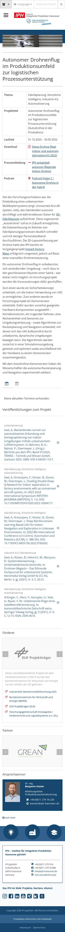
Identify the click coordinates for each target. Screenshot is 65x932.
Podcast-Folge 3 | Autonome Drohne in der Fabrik (45, 183)
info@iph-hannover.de (46, 871)
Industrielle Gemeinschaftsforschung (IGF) (32, 691)
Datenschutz (39, 927)
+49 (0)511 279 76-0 (44, 864)
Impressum (25, 927)
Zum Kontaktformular (45, 874)
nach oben (9, 817)
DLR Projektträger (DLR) (22, 706)
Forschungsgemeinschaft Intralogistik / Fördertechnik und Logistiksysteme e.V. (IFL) (33, 713)
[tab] (7, 384)
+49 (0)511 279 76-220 (42, 799)
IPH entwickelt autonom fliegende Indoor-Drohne (44, 167)
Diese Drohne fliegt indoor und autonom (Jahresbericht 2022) (45, 151)
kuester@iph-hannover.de (44, 803)
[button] (11, 832)
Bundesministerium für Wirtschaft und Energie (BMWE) (31, 699)
